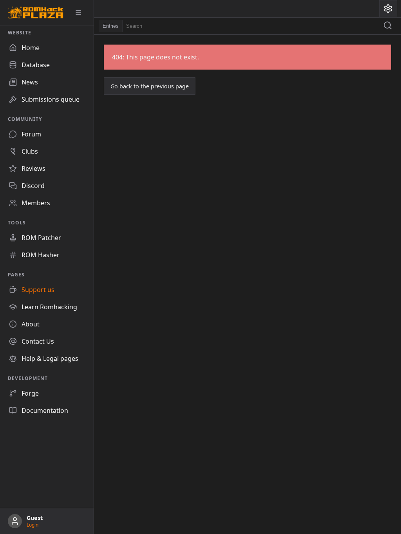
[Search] (387, 26)
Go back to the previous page (149, 86)
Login (32, 524)
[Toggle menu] (81, 12)
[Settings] (388, 8)
